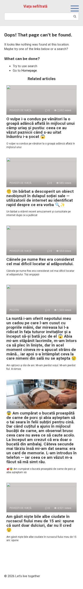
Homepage (29, 70)
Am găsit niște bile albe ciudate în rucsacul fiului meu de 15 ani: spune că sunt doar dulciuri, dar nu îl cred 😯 (40, 523)
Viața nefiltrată (35, 6)
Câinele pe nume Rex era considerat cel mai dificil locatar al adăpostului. (40, 261)
